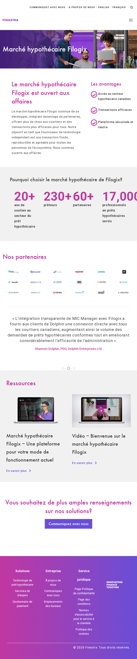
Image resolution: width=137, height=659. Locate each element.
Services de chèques (22, 593)
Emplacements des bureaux (53, 604)
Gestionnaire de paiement (22, 604)
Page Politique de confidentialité (84, 591)
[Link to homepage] (10, 20)
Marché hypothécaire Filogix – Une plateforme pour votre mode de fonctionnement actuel (33, 447)
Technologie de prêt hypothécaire (22, 582)
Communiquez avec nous (47, 7)
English (103, 7)
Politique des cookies (83, 631)
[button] (131, 7)
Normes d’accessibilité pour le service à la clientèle (83, 617)
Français (119, 7)
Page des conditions (83, 602)
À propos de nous (82, 7)
